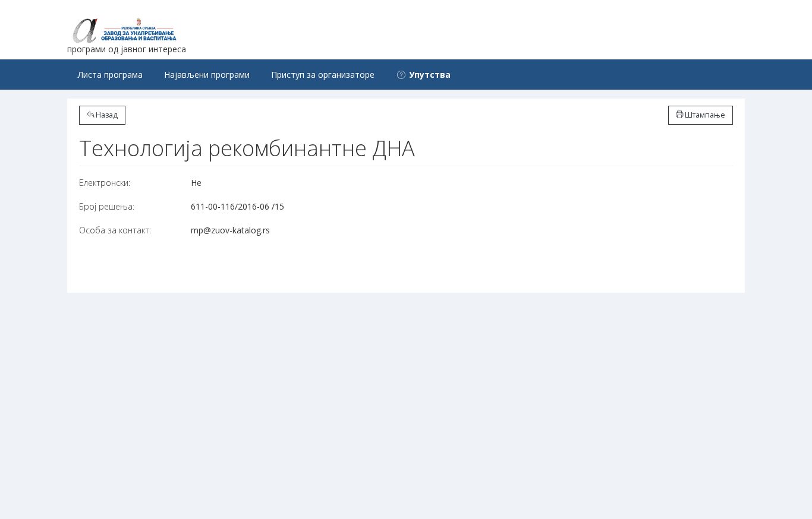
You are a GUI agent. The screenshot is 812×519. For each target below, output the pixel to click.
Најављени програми (207, 74)
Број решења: (106, 206)
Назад (106, 115)
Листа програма (110, 74)
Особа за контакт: (115, 230)
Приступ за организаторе (322, 74)
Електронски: (104, 182)
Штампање (704, 115)
